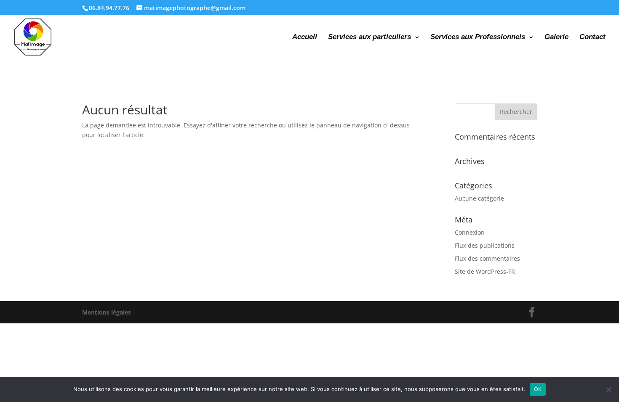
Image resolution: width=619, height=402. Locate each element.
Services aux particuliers (369, 37)
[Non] (608, 389)
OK (538, 389)
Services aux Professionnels (477, 37)
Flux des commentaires (487, 258)
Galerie (556, 37)
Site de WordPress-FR (485, 271)
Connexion (470, 232)
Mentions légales (106, 312)
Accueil (304, 37)
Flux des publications (485, 245)
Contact (592, 37)
